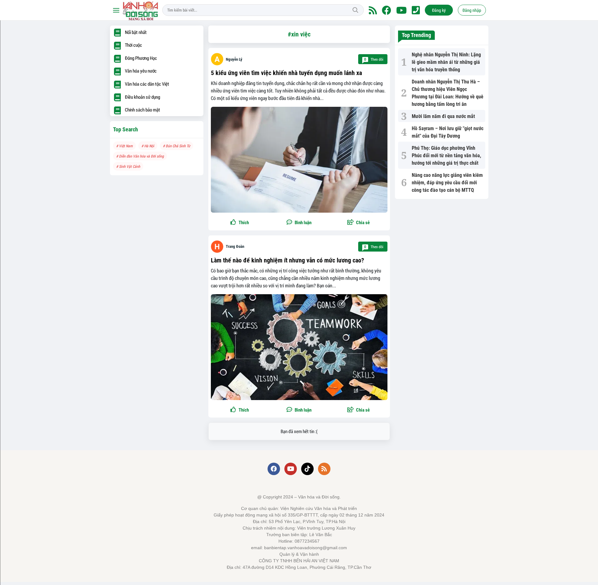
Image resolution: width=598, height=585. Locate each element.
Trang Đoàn (235, 246)
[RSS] (372, 10)
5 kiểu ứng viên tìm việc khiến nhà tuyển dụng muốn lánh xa (286, 73)
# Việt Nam (124, 145)
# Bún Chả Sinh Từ (176, 145)
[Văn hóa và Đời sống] (141, 10)
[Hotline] (415, 10)
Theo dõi (373, 59)
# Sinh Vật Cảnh (128, 166)
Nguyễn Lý (234, 59)
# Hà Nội (147, 145)
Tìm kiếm (355, 10)
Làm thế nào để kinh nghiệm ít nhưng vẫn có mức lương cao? (287, 260)
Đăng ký (439, 10)
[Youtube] (401, 10)
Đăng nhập (472, 10)
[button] (358, 223)
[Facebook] (386, 10)
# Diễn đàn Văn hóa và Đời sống (140, 155)
